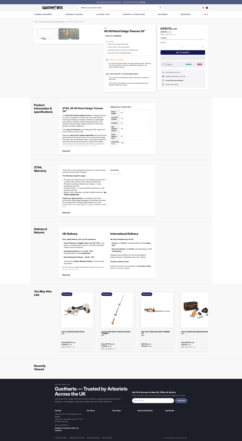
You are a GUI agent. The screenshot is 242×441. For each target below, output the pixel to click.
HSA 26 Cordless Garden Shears (194, 332)
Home (35, 21)
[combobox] (121, 7)
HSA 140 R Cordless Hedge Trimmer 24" (155, 332)
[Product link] (77, 321)
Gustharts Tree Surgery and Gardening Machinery (52, 21)
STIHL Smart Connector (80, 200)
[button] (203, 7)
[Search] (160, 7)
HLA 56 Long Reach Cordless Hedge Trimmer (115, 332)
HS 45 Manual (115, 174)
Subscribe (181, 400)
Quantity (164, 42)
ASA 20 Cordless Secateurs (72, 332)
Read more (66, 151)
